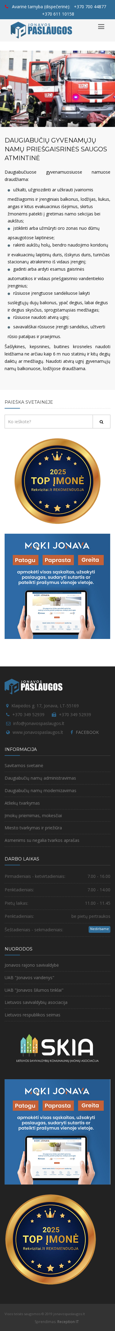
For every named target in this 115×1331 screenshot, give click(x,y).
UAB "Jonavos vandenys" (29, 977)
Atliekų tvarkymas (22, 803)
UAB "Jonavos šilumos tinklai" (34, 990)
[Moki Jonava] (57, 586)
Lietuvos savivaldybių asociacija (36, 1002)
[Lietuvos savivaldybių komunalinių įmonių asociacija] (58, 1051)
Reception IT (68, 1321)
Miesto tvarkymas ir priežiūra (33, 828)
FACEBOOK (87, 732)
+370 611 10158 (58, 14)
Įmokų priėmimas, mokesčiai (33, 815)
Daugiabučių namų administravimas (40, 778)
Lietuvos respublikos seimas (32, 1015)
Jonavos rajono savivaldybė (32, 965)
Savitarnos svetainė (24, 765)
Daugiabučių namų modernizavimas (40, 790)
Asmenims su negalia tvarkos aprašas (42, 840)
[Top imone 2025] (51, 1239)
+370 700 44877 (90, 6)
